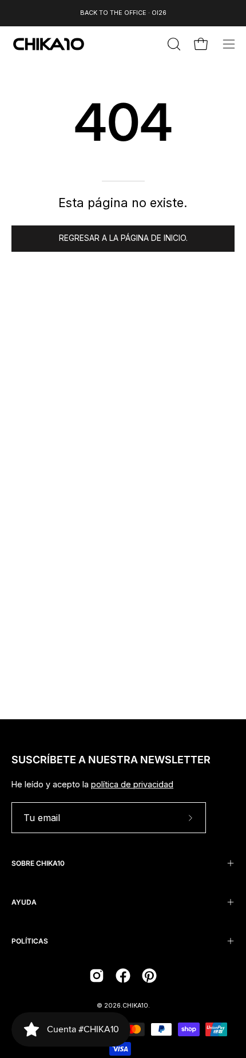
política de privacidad (132, 784)
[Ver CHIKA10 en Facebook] (123, 975)
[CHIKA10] (48, 44)
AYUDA (24, 902)
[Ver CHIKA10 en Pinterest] (149, 975)
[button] (173, 44)
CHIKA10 (135, 1005)
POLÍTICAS (29, 941)
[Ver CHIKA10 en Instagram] (96, 975)
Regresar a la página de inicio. (123, 238)
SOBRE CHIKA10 (38, 863)
